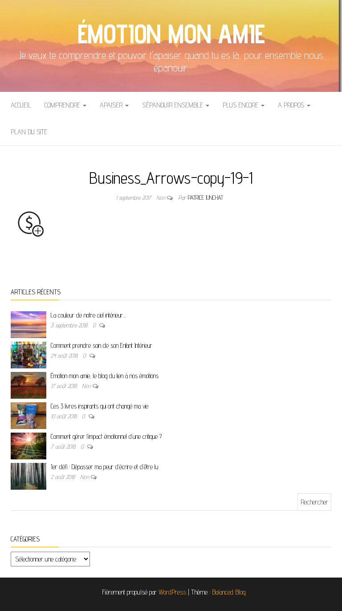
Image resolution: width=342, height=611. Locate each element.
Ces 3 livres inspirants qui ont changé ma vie (99, 406)
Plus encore (241, 105)
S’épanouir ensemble (173, 105)
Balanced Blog (229, 592)
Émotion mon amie (171, 33)
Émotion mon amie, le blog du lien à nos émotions (105, 376)
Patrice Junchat (205, 197)
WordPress (172, 592)
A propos (292, 105)
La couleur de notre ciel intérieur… (88, 315)
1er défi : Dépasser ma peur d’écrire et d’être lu (104, 467)
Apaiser (112, 105)
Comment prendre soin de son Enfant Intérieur (101, 345)
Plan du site (29, 132)
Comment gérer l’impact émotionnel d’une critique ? (106, 436)
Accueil (21, 105)
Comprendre (63, 105)
